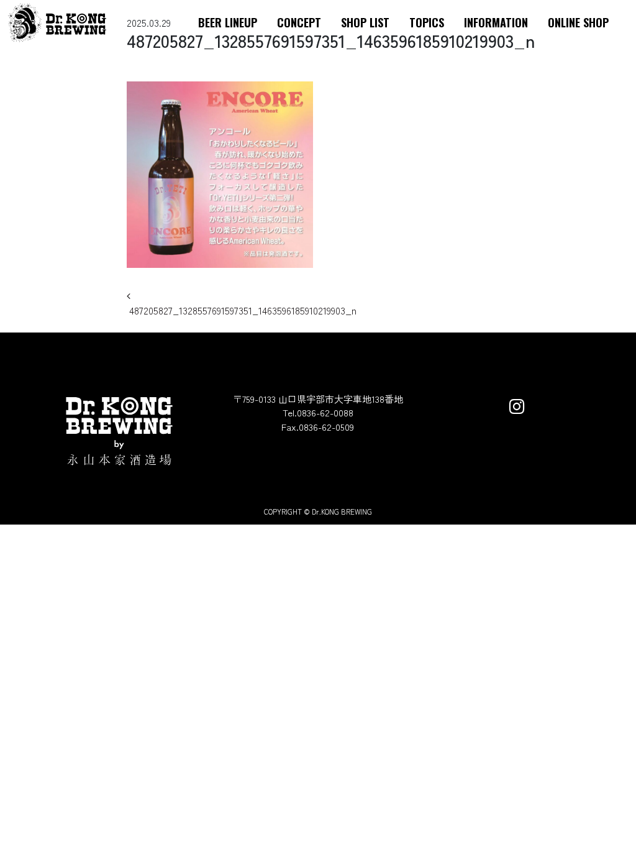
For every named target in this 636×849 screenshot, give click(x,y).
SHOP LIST (365, 22)
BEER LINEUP (227, 22)
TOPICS (426, 22)
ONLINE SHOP (578, 22)
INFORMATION (496, 22)
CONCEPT (299, 22)
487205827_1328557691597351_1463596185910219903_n (242, 310)
